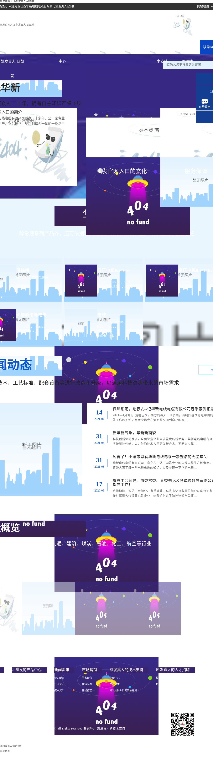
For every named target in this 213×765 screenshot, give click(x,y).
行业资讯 (59, 684)
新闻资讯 (87, 47)
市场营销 (112, 47)
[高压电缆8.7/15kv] (161, 277)
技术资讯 (59, 690)
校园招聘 (161, 678)
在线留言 (87, 690)
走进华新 (37, 47)
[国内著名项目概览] (48, 608)
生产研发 (115, 684)
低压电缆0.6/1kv (113, 270)
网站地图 (203, 6)
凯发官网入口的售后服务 (123, 690)
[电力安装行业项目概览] (101, 608)
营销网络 (87, 684)
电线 (101, 315)
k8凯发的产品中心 (62, 49)
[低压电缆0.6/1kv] (80, 277)
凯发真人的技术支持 (162, 49)
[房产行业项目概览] (154, 608)
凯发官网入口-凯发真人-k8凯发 (17, 24)
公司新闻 (59, 678)
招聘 (158, 684)
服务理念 (87, 678)
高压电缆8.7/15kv (195, 270)
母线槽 (22, 270)
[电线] (80, 321)
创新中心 (115, 678)
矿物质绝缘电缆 (31, 315)
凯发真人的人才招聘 (187, 49)
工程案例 (137, 47)
